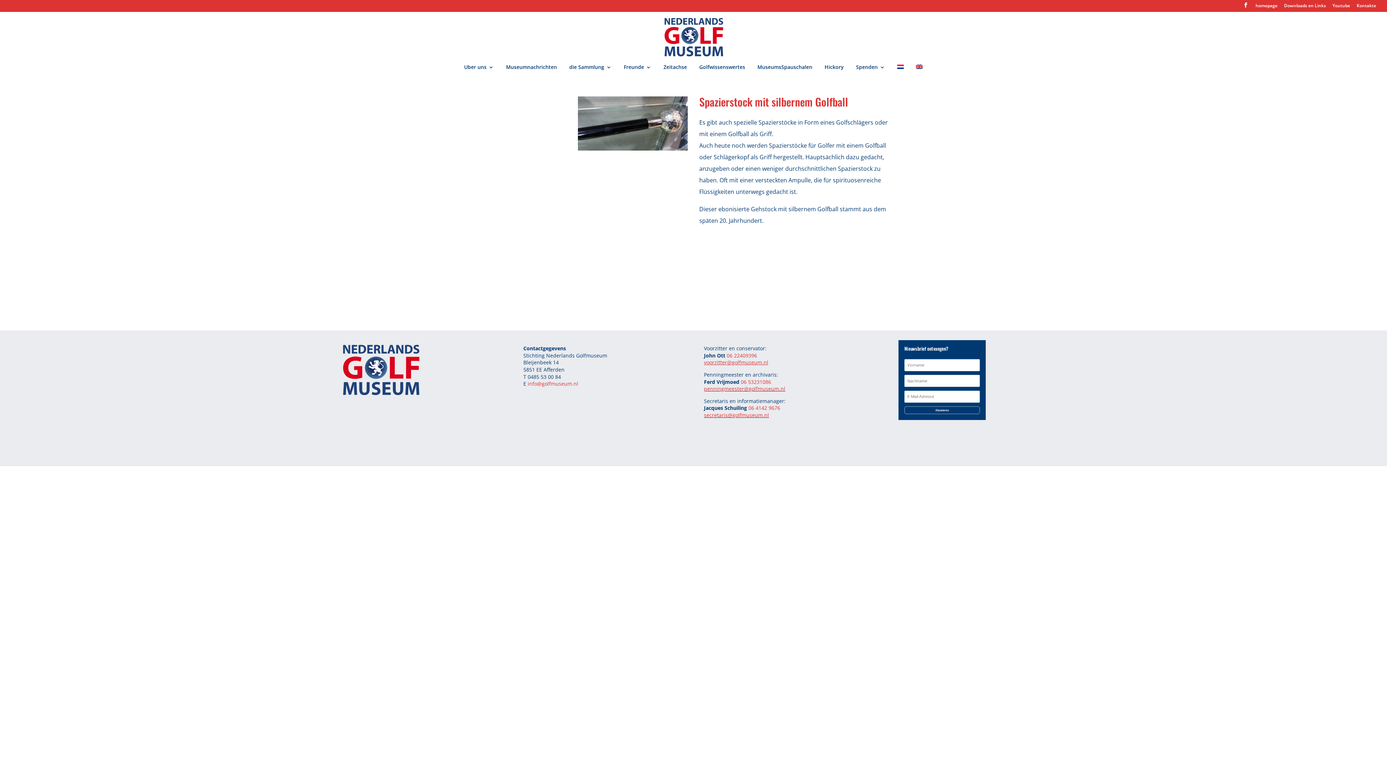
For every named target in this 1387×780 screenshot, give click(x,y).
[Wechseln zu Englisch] (919, 72)
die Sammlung (586, 67)
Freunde (634, 67)
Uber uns (475, 67)
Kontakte (1366, 6)
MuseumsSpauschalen (784, 67)
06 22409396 (742, 355)
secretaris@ (718, 415)
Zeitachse (675, 67)
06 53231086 (756, 381)
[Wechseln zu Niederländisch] (900, 72)
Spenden (867, 67)
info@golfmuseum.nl (553, 383)
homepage (1267, 6)
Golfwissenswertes (722, 67)
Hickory (834, 67)
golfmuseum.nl (767, 388)
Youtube (1341, 6)
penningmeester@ (726, 388)
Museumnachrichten (531, 67)
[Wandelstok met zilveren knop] (633, 148)
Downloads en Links (1305, 6)
